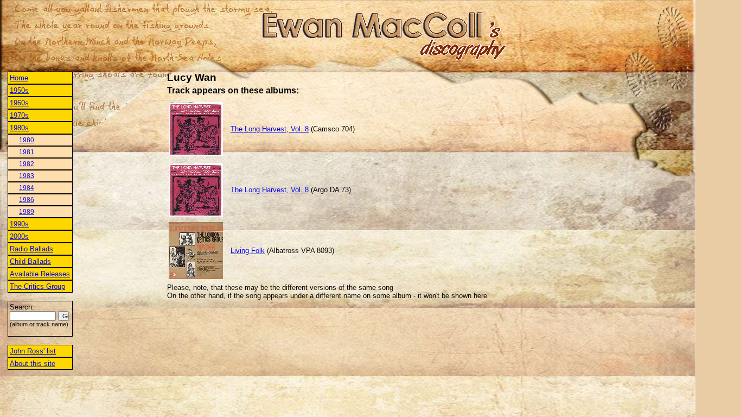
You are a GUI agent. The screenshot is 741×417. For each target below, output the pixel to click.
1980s (19, 128)
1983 (26, 176)
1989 (26, 212)
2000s (19, 236)
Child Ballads (30, 261)
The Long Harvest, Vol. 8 (270, 129)
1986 (26, 200)
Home (19, 78)
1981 (26, 152)
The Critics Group (37, 286)
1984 (26, 188)
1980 (26, 140)
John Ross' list (33, 351)
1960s (19, 103)
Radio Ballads (31, 249)
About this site (32, 363)
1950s (19, 90)
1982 (26, 164)
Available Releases (40, 274)
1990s (19, 224)
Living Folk (248, 251)
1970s (19, 115)
